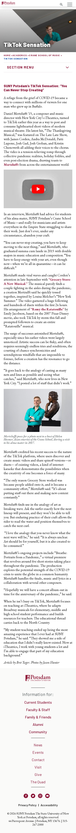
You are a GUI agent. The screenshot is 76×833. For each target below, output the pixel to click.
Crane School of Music (44, 55)
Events (38, 752)
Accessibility (49, 805)
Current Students (38, 702)
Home (7, 55)
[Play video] (38, 189)
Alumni (38, 724)
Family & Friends (38, 717)
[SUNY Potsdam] (38, 680)
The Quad (38, 782)
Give (38, 774)
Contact (38, 759)
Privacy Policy (27, 805)
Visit (38, 767)
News (38, 745)
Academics (20, 55)
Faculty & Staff (38, 709)
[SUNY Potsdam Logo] (8, 3)
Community (38, 732)
